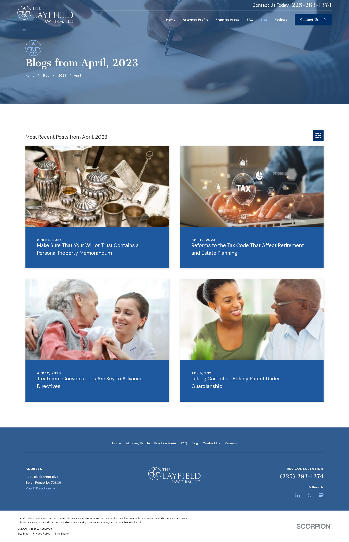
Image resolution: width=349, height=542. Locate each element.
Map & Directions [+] (40, 488)
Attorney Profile (138, 443)
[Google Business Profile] (321, 495)
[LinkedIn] (297, 495)
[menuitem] (23, 533)
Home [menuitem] (170, 19)
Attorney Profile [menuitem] (195, 19)
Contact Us (211, 443)
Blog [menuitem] (263, 19)
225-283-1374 (312, 5)
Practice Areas (165, 443)
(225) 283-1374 (302, 476)
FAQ (184, 443)
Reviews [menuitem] (280, 19)
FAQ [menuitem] (250, 19)
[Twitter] (309, 495)
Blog (195, 443)
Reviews (231, 443)
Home (116, 443)
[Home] (45, 14)
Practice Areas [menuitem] (228, 19)
